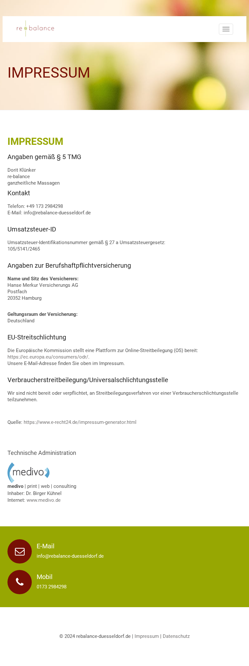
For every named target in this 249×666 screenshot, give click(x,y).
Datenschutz (176, 636)
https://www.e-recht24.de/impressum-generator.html (80, 422)
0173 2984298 (51, 587)
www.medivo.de (44, 500)
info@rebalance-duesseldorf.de (70, 556)
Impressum (147, 636)
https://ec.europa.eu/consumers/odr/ (47, 357)
